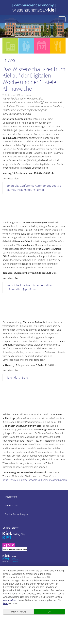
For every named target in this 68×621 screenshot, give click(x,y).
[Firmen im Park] (26, 46)
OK (49, 611)
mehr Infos (9, 600)
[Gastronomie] (58, 46)
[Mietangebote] (10, 46)
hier (5, 603)
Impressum (11, 496)
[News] (42, 46)
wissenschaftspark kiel (34, 8)
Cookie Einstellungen (16, 514)
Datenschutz (11, 505)
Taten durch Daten (18, 377)
